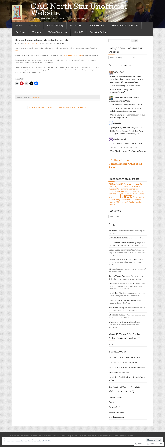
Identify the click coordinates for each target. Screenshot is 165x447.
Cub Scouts (133, 191)
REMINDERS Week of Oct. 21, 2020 (126, 144)
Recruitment (126, 200)
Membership (114, 197)
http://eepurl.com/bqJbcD (73, 55)
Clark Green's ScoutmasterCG (123, 250)
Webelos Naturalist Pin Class (41, 107)
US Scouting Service (118, 315)
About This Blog (55, 26)
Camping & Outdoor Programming (124, 187)
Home (18, 26)
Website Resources (57, 33)
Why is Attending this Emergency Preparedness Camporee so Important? (71, 107)
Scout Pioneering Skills (119, 308)
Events (141, 194)
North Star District (117, 293)
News (126, 196)
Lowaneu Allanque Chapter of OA (124, 284)
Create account (116, 398)
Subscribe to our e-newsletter (84, 436)
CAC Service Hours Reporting (122, 243)
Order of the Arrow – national (122, 300)
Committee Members (29, 436)
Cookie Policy (47, 441)
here (16, 50)
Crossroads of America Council (123, 260)
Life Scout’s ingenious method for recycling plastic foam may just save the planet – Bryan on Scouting (126, 79)
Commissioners (96, 26)
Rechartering (114, 200)
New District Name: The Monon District (128, 151)
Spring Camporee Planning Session (126, 128)
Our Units (20, 33)
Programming (138, 197)
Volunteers (35, 97)
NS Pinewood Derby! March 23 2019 (126, 105)
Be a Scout (113, 231)
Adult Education (116, 184)
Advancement (129, 184)
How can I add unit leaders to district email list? (41, 40)
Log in (112, 402)
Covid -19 (78, 33)
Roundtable (136, 200)
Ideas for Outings (99, 33)
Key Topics (34, 26)
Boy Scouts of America (119, 238)
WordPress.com (116, 417)
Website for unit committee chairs (124, 322)
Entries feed (114, 407)
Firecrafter (114, 269)
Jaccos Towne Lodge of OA (121, 276)
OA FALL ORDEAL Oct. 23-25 (124, 148)
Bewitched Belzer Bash (119, 373)
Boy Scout (125, 186)
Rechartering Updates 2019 (125, 26)
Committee (75, 26)
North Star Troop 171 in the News (125, 86)
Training (36, 33)
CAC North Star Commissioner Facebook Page (125, 164)
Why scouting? (122, 202)
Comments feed (116, 412)
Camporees (134, 189)
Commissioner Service (117, 191)
